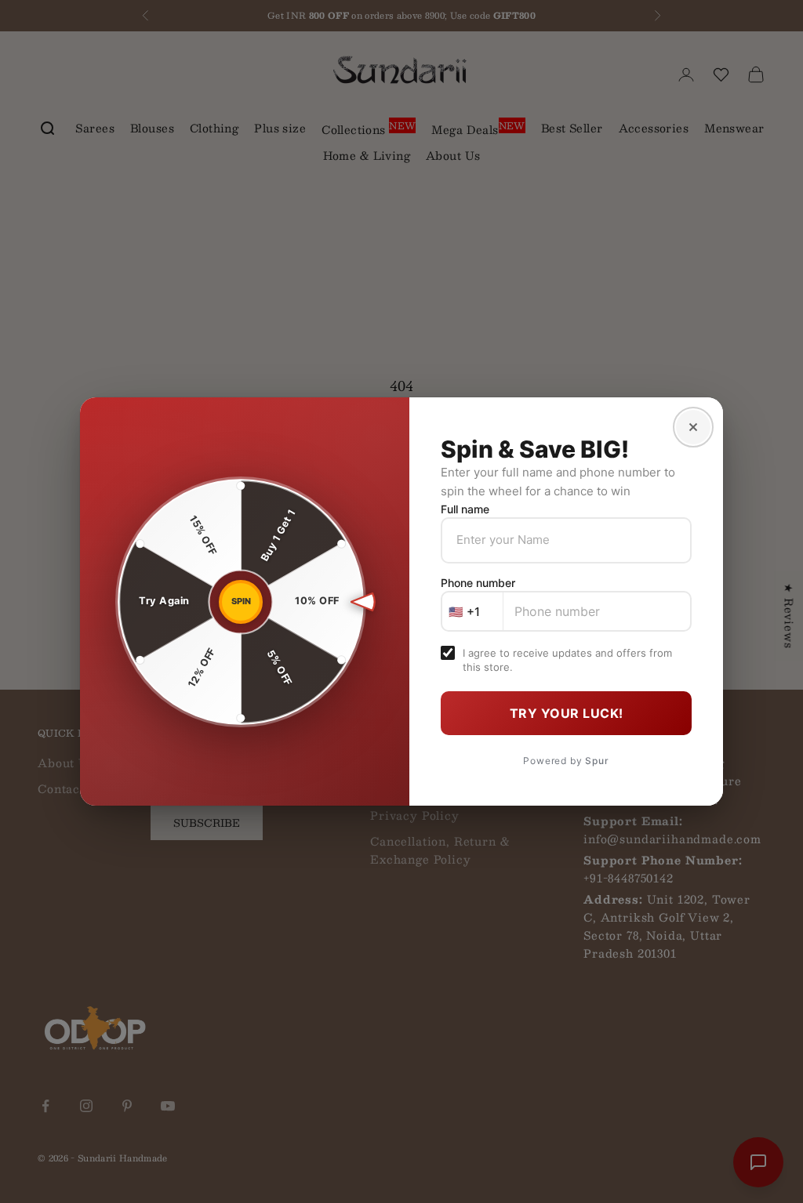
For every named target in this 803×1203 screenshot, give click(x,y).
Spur (597, 760)
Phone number (478, 582)
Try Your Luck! (566, 713)
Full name (465, 509)
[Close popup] (693, 427)
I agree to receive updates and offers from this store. (567, 660)
